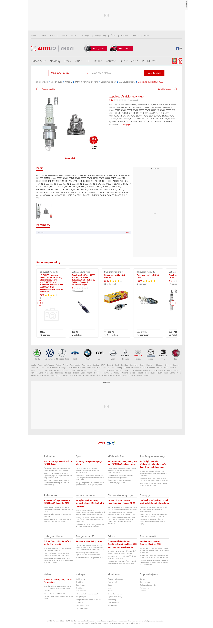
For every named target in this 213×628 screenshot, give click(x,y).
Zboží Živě (79, 582)
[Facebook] (177, 48)
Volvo (131, 376)
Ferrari (82, 368)
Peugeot (97, 373)
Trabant (112, 376)
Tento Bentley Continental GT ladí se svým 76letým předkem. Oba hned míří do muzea (58, 510)
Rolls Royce (150, 373)
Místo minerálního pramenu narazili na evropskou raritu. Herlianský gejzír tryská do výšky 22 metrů (58, 561)
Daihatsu (55, 368)
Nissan (76, 373)
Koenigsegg (63, 370)
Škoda (37, 359)
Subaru (65, 376)
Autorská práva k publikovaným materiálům (112, 621)
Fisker (94, 368)
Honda (135, 368)
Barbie (110, 585)
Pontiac (117, 373)
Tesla (98, 376)
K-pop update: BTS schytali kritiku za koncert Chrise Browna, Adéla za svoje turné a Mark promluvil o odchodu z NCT (90, 548)
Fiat (175, 359)
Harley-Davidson (123, 368)
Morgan (68, 373)
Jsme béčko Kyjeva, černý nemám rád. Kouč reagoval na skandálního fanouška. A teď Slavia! (90, 478)
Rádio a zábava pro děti (148, 585)
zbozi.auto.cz (42, 82)
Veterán (111, 61)
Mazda (150, 359)
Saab (166, 373)
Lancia (105, 370)
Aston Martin (75, 365)
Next (173, 303)
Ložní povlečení (113, 603)
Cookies (106, 623)
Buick (117, 365)
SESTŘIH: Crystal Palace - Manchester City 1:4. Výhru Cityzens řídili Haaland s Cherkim (57, 589)
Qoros (132, 373)
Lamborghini (96, 370)
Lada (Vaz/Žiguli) (82, 370)
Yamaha (138, 376)
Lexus (124, 370)
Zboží (135, 61)
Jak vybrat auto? (82, 608)
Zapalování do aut (108, 82)
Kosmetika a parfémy (115, 594)
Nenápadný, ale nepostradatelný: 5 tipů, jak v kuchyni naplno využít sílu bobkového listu (154, 510)
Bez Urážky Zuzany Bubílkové (54, 593)
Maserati (152, 370)
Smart (39, 376)
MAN (145, 370)
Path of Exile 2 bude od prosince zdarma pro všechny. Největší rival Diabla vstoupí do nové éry (154, 550)
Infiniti (159, 368)
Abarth (33, 365)
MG (46, 373)
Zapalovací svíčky (127, 82)
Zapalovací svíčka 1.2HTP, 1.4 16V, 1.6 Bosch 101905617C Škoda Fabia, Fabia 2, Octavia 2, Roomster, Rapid (83, 280)
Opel (113, 359)
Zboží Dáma (80, 588)
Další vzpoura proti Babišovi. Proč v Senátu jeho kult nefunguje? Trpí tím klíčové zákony (56, 483)
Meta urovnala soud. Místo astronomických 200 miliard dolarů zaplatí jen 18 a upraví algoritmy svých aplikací (90, 512)
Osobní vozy (80, 585)
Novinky (55, 61)
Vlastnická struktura (132, 623)
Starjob (142, 579)
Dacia (33, 368)
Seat (163, 359)
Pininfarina (107, 373)
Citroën (168, 365)
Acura (40, 365)
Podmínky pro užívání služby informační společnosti (146, 621)
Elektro (97, 61)
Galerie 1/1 (70, 158)
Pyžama (110, 591)
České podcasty (145, 582)
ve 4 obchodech (111, 335)
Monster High (112, 582)
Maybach (161, 370)
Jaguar (33, 370)
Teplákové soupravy (115, 597)
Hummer (143, 368)
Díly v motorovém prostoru (86, 82)
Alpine (65, 365)
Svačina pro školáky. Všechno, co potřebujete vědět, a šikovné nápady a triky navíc (153, 473)
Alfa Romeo (49, 365)
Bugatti (110, 365)
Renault (125, 359)
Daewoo (40, 368)
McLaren (177, 370)
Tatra (92, 376)
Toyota (138, 359)
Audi (100, 359)
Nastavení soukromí (117, 623)
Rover (159, 373)
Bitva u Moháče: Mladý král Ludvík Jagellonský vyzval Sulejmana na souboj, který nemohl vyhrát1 (58, 476)
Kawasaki (48, 370)
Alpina (58, 365)
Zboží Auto (79, 603)
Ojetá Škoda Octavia (83, 606)
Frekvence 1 (144, 588)
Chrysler (159, 365)
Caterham (134, 365)
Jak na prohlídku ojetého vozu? (87, 594)
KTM (72, 370)
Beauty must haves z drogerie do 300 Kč (90, 558)
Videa (78, 61)
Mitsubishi (59, 373)
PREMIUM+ (149, 61)
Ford (75, 359)
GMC (113, 368)
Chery (142, 365)
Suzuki (72, 376)
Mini (51, 373)
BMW (87, 359)
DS (69, 368)
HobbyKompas (81, 597)
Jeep (40, 370)
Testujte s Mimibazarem (116, 579)
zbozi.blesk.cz (81, 591)
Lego (109, 588)
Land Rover (115, 370)
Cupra (175, 365)
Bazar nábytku (113, 606)
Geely (106, 368)
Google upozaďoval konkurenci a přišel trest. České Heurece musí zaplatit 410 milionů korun (89, 519)
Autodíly (68, 82)
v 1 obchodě (45, 335)
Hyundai (152, 368)
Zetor (146, 376)
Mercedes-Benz (62, 359)
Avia (89, 365)
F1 (87, 61)
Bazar (124, 61)
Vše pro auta (56, 82)
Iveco (172, 368)
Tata (86, 376)
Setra (33, 376)
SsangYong (55, 376)
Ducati (75, 368)
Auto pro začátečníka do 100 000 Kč (88, 600)
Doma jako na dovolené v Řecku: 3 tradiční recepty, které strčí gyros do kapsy (152, 522)
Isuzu (166, 368)
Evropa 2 (143, 591)
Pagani (89, 373)
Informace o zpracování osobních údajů (87, 623)
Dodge (63, 368)
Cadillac (124, 365)
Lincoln (131, 370)
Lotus (138, 370)
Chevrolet (150, 365)
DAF (47, 368)
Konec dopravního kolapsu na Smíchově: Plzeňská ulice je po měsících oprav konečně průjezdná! (122, 471)
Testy (67, 61)
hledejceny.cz (80, 579)
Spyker (46, 376)
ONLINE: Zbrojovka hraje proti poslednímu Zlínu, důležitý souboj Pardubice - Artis (87, 471)
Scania (172, 373)
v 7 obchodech (143, 335)
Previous (40, 303)
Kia (55, 370)
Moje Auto (39, 61)
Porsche (125, 373)
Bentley (96, 365)
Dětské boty (112, 600)
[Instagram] (181, 48)
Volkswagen (50, 359)
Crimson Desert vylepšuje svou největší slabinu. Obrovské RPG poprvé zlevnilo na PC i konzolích (154, 563)
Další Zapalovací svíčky (49, 272)
